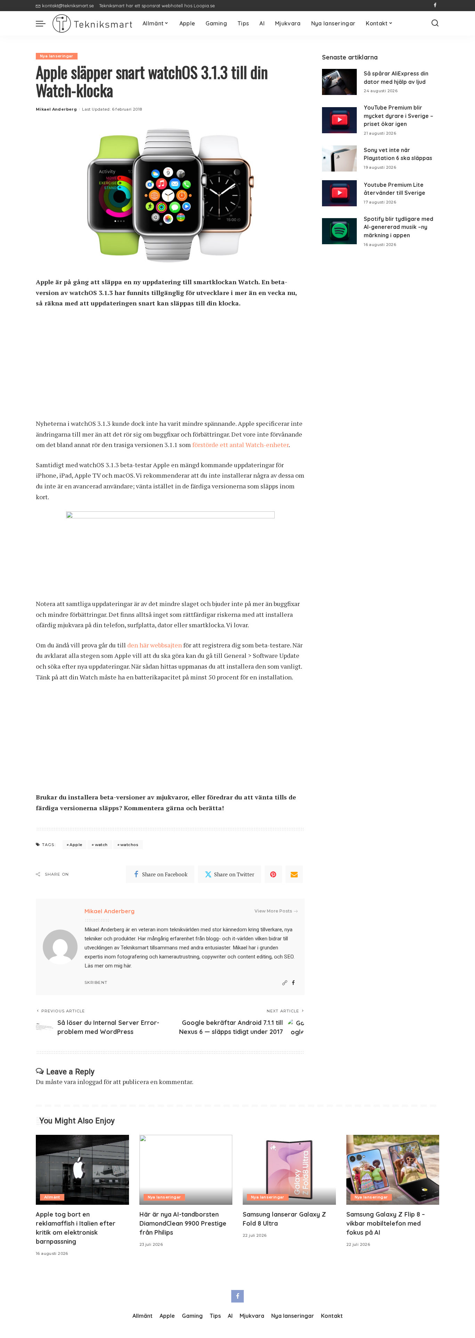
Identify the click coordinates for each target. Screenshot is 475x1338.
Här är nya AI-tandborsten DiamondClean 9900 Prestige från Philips (182, 1223)
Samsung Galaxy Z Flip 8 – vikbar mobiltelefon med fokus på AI (385, 1223)
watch (101, 844)
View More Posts (273, 911)
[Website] (285, 983)
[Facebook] (435, 5)
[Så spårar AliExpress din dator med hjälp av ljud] (339, 82)
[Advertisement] (170, 366)
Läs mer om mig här (107, 966)
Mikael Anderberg (56, 109)
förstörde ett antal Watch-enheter (240, 444)
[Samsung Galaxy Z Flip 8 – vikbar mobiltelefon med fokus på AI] (393, 1170)
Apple (76, 844)
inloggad (89, 1081)
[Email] (294, 874)
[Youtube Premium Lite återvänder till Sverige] (339, 193)
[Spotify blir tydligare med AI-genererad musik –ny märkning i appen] (339, 231)
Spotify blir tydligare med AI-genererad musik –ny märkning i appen (398, 227)
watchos (129, 844)
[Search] (435, 23)
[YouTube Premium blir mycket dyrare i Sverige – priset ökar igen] (339, 120)
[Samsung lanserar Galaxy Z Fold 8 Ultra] (289, 1170)
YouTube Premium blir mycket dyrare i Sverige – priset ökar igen (398, 115)
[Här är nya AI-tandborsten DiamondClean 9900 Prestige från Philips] (186, 1170)
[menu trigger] (44, 23)
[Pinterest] (273, 874)
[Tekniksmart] (92, 23)
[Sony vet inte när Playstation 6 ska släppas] (339, 158)
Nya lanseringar (56, 56)
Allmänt (52, 1197)
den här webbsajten (154, 645)
